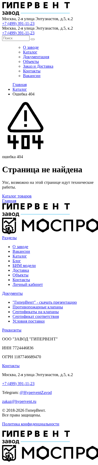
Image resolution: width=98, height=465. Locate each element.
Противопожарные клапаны (38, 307)
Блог (17, 261)
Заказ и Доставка (38, 66)
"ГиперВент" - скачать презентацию (45, 302)
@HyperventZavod (36, 392)
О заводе (31, 47)
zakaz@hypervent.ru (19, 401)
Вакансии (32, 75)
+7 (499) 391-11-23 (18, 23)
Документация (36, 57)
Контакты (32, 71)
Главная (20, 84)
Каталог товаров (17, 196)
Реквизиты (11, 330)
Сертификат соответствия (36, 316)
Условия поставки (29, 321)
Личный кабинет (28, 284)
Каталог (30, 52)
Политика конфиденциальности (30, 424)
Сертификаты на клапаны (36, 311)
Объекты (31, 61)
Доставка (21, 270)
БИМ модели (24, 265)
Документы (12, 293)
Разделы (9, 238)
